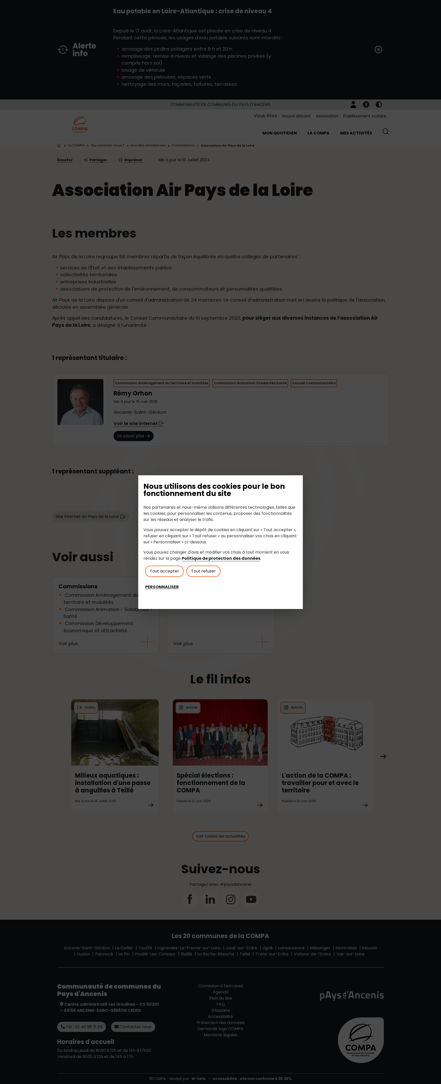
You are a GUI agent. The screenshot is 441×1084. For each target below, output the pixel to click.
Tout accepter (164, 571)
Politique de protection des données (221, 558)
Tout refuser (203, 571)
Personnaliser (162, 587)
